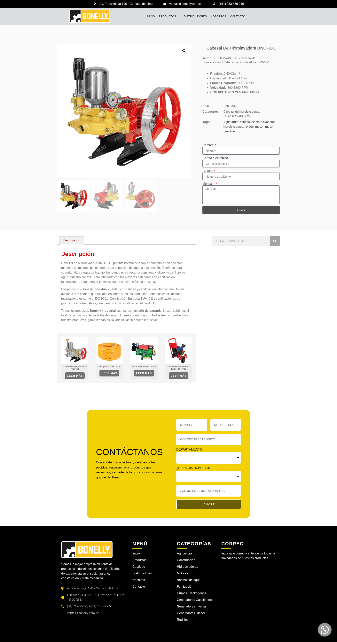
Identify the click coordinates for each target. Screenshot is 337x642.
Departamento (189, 449)
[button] (184, 50)
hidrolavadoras (233, 126)
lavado (249, 126)
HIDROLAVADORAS (225, 58)
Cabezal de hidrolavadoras (241, 111)
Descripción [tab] (71, 240)
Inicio (205, 58)
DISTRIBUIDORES (195, 16)
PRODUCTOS (167, 16)
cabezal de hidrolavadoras (257, 122)
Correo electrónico (215, 158)
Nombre (208, 145)
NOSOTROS (218, 16)
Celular (207, 171)
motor (259, 126)
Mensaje (208, 183)
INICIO (150, 16)
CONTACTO (237, 16)
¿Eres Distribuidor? (194, 468)
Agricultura (230, 122)
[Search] (275, 241)
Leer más (75, 375)
